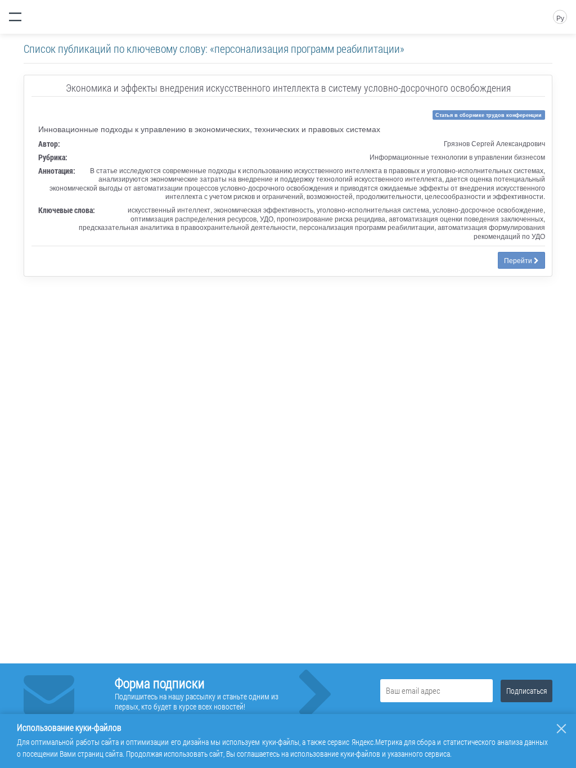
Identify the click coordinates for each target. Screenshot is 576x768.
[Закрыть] (561, 729)
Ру (560, 17)
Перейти (519, 260)
